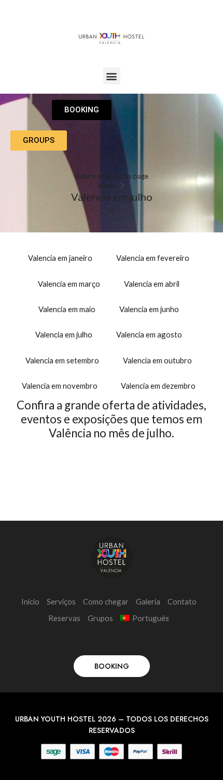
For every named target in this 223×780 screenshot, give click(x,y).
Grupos (100, 618)
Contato (182, 601)
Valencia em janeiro (60, 257)
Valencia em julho (63, 334)
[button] (111, 75)
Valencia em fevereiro (152, 257)
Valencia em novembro (59, 385)
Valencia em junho (149, 309)
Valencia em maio (66, 309)
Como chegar (106, 601)
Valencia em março (69, 283)
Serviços (61, 601)
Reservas (64, 618)
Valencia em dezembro (158, 385)
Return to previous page (111, 176)
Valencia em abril (151, 283)
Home (108, 186)
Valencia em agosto (149, 334)
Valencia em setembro (62, 360)
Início (30, 601)
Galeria (148, 601)
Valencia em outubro (157, 360)
